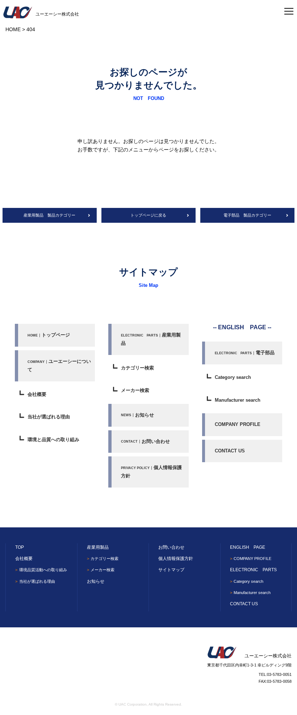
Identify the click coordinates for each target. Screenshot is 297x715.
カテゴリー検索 (137, 368)
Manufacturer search (237, 400)
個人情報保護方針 (151, 471)
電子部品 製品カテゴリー (247, 215)
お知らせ (137, 415)
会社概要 (37, 394)
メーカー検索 (135, 390)
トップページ (49, 335)
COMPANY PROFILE (237, 424)
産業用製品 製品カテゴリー (49, 215)
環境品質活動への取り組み (43, 570)
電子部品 (245, 352)
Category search (233, 377)
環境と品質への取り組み (53, 439)
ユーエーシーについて (59, 365)
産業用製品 (151, 339)
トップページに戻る (148, 215)
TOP (19, 547)
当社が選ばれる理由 (49, 416)
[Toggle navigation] (288, 9)
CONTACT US (230, 450)
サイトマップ (171, 569)
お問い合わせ (145, 441)
